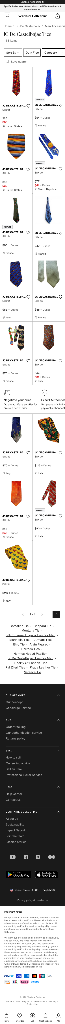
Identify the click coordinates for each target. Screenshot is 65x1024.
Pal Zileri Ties (15, 667)
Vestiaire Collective (22, 812)
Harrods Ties (30, 649)
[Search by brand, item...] (7, 15)
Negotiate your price (17, 400)
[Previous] (23, 614)
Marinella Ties (19, 640)
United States (39, 1001)
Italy (36, 1004)
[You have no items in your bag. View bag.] (57, 15)
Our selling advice (18, 763)
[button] (57, 15)
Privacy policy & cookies (31, 900)
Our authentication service (24, 732)
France (9, 1001)
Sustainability (15, 824)
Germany (52, 1001)
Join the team (15, 836)
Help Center (14, 794)
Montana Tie (30, 630)
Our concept (14, 702)
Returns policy (15, 738)
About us (12, 818)
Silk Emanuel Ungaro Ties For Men (30, 635)
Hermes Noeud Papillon (30, 653)
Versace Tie (32, 672)
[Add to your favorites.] (28, 106)
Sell (9, 750)
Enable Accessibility (32, 2)
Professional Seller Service (24, 775)
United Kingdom (22, 1001)
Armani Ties (42, 640)
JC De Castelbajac (28, 26)
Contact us (13, 799)
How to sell (13, 757)
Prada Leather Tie (42, 667)
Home (8, 26)
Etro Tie (19, 644)
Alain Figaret (38, 644)
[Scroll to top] (56, 614)
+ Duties (45, 118)
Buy (8, 720)
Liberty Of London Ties (30, 663)
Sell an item (14, 769)
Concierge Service (18, 708)
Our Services (16, 695)
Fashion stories (16, 842)
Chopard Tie (42, 626)
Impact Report (15, 830)
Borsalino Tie (19, 626)
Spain (29, 1004)
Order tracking (16, 727)
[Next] (41, 614)
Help (9, 787)
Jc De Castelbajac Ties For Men (30, 658)
